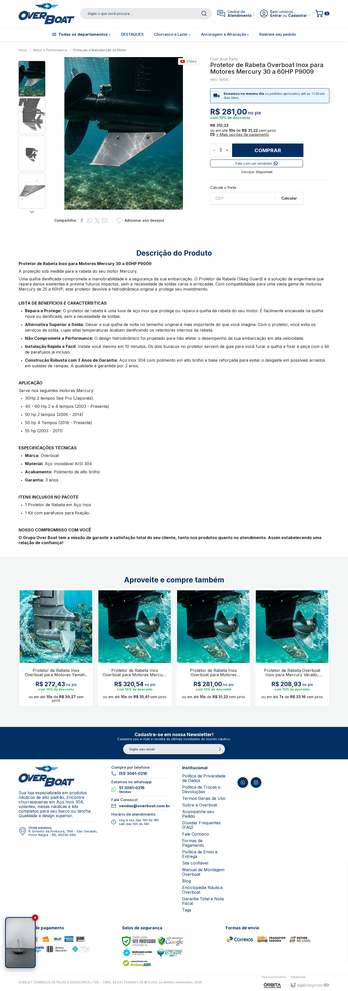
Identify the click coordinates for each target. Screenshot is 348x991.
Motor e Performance (50, 50)
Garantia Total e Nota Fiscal (203, 901)
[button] (32, 79)
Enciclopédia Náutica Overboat (202, 890)
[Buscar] (204, 13)
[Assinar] (220, 749)
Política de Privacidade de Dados (203, 778)
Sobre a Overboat (199, 804)
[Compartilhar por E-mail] (104, 220)
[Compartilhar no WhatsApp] (89, 220)
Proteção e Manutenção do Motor (99, 50)
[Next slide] (32, 211)
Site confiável (195, 863)
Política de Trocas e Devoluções (201, 789)
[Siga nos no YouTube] (242, 782)
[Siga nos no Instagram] (256, 782)
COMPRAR (268, 150)
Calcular (289, 198)
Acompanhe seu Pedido (198, 814)
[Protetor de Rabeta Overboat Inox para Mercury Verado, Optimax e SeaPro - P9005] (292, 647)
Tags (186, 909)
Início (23, 50)
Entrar (276, 15)
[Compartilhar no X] (97, 220)
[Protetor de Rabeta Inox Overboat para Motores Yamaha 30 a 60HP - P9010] (56, 647)
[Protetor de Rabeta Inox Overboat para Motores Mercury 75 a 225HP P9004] (135, 647)
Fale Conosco (195, 834)
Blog (186, 880)
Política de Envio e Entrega (200, 854)
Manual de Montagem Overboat (203, 872)
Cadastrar (297, 15)
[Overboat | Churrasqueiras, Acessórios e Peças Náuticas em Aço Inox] (47, 13)
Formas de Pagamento (193, 843)
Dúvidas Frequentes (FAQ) (201, 825)
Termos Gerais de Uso (203, 798)
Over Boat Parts (224, 59)
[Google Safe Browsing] (170, 941)
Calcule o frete (223, 187)
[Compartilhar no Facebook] (81, 220)
